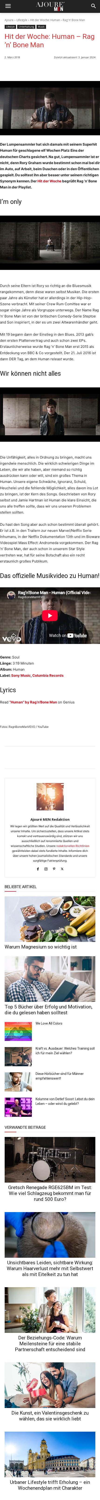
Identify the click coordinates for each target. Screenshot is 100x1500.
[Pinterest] (90, 69)
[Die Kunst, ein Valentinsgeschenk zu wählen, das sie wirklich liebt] (50, 1385)
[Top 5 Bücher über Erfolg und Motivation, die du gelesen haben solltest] (50, 979)
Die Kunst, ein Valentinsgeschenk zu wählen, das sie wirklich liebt (50, 1416)
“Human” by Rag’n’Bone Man (33, 702)
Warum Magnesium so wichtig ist (41, 947)
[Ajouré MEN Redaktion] (50, 796)
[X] (80, 69)
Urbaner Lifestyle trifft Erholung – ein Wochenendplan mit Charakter (50, 1485)
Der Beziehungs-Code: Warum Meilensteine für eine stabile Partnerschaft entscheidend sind (50, 1343)
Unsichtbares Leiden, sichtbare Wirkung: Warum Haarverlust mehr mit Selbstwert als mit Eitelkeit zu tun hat (50, 1268)
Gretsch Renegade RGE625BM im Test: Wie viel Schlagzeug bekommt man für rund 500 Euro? (50, 1193)
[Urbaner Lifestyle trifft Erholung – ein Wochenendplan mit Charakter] (50, 1454)
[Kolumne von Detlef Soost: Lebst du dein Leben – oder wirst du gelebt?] (18, 1107)
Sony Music (21, 675)
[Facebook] (69, 69)
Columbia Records (47, 675)
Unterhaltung (26, 26)
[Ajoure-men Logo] (50, 6)
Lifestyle (22, 20)
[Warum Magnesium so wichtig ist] (50, 919)
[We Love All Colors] (18, 1031)
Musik (41, 26)
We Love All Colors (49, 1023)
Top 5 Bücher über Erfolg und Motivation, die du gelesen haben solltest (48, 1009)
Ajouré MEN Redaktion (50, 819)
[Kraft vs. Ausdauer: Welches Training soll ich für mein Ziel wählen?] (18, 1056)
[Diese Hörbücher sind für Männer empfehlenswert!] (18, 1082)
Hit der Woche (49, 181)
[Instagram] (46, 868)
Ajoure (9, 20)
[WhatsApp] (58, 69)
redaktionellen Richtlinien (72, 846)
